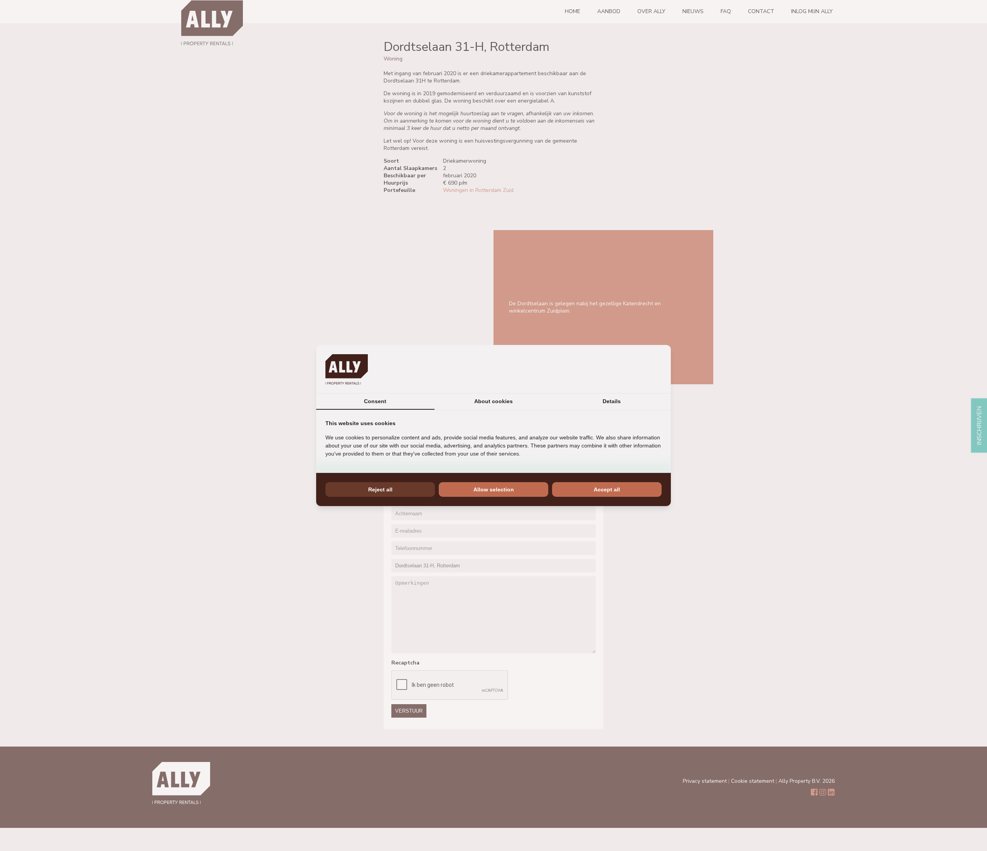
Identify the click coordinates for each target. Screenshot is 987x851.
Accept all (607, 489)
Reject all (380, 489)
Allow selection (493, 489)
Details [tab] (612, 401)
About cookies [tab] (493, 401)
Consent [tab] (375, 401)
